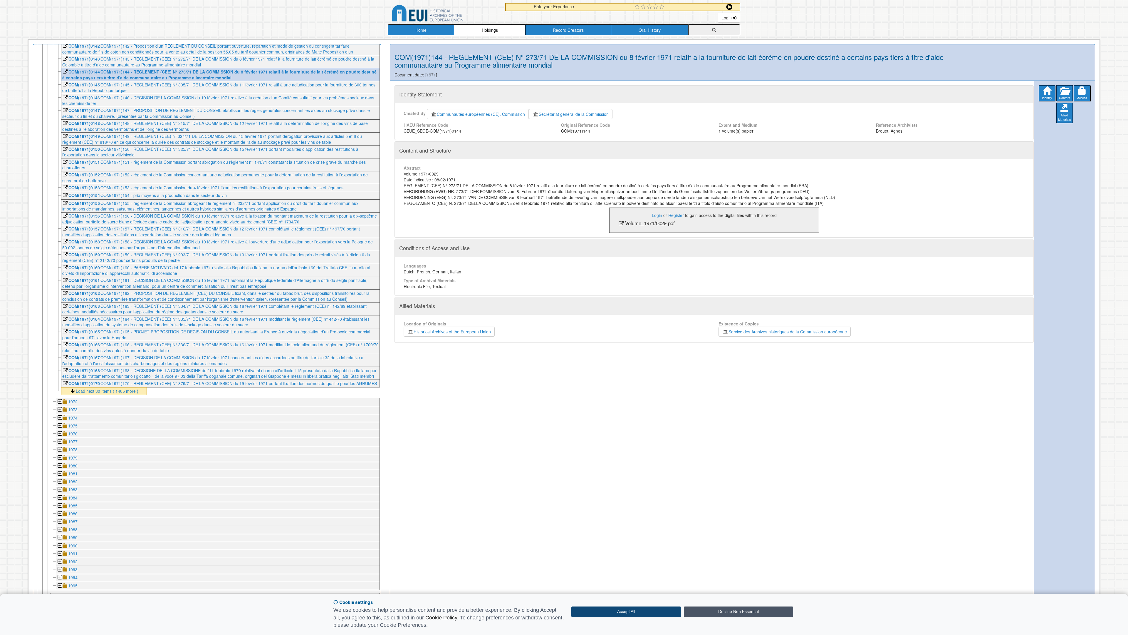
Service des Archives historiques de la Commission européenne (787, 332)
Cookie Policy (441, 618)
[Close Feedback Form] (729, 7)
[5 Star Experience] (662, 7)
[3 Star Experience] (650, 7)
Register (676, 215)
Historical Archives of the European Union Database (444, 14)
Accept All (626, 611)
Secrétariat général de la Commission (574, 114)
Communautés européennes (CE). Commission (481, 114)
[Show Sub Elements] (59, 402)
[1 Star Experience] (638, 7)
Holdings (490, 30)
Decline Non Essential (738, 611)
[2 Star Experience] (644, 7)
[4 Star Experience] (656, 7)
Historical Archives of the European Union (452, 332)
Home (421, 30)
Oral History (650, 30)
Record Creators (568, 30)
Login (727, 18)
